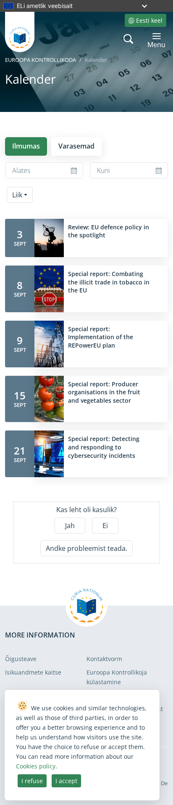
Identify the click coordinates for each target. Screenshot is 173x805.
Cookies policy (35, 766)
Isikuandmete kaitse (33, 672)
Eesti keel (149, 20)
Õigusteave (21, 659)
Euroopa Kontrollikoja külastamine (116, 676)
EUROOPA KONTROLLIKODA (40, 60)
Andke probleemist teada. (86, 548)
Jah (70, 525)
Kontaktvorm (104, 659)
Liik (17, 194)
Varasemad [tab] (76, 146)
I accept (66, 781)
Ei (105, 525)
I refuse (32, 781)
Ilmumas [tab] (26, 146)
